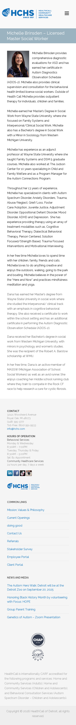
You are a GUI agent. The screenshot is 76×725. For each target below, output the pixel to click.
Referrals (13, 541)
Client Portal (15, 564)
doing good (14, 525)
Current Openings (18, 517)
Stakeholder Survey (20, 549)
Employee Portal (18, 557)
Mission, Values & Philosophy (25, 510)
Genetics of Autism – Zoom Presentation (33, 617)
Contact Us (14, 533)
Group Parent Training (21, 609)
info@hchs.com (16, 428)
